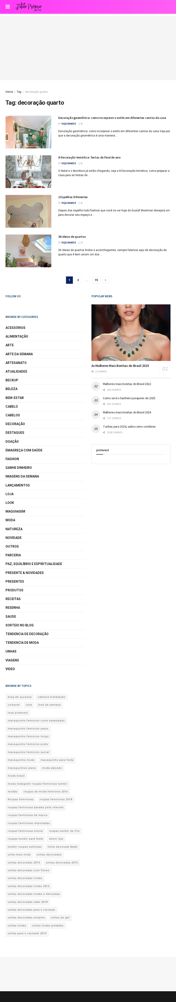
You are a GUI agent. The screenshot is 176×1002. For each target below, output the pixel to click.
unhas (11, 651)
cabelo (12, 406)
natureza (14, 529)
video (10, 669)
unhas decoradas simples (26, 917)
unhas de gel (60, 917)
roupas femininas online (25, 831)
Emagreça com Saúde (24, 450)
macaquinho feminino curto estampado (36, 720)
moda (10, 520)
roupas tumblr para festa (25, 838)
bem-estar (15, 398)
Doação (12, 441)
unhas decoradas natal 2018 (28, 902)
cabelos (13, 415)
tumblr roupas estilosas (25, 846)
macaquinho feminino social (28, 752)
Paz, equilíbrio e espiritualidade (34, 564)
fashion (12, 459)
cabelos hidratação (51, 697)
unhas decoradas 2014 (24, 862)
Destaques (15, 432)
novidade (14, 538)
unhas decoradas (49, 854)
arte (10, 345)
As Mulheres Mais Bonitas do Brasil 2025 (120, 365)
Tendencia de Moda (22, 642)
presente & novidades (25, 573)
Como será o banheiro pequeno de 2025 (129, 398)
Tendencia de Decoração (27, 634)
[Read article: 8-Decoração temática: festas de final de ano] (28, 171)
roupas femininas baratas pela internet (35, 807)
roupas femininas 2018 (56, 799)
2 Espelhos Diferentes (73, 197)
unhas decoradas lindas (25, 878)
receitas (13, 599)
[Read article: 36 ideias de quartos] (28, 251)
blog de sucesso (20, 697)
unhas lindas (17, 925)
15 (96, 280)
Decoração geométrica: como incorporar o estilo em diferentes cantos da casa (112, 118)
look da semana (49, 704)
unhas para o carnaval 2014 (27, 933)
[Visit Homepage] (28, 6)
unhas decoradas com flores (28, 870)
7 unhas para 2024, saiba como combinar (129, 426)
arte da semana (19, 354)
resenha (13, 607)
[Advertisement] (88, 48)
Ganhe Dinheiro (19, 468)
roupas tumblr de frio (64, 831)
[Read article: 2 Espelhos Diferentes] (28, 211)
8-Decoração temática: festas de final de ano (89, 157)
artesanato (16, 363)
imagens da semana (22, 476)
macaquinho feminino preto (28, 744)
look (10, 503)
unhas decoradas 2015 (62, 862)
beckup (12, 380)
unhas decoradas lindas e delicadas (34, 894)
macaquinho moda (21, 760)
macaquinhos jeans (22, 768)
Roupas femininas (21, 799)
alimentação (17, 336)
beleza (11, 389)
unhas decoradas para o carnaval (31, 909)
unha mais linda (19, 854)
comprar (14, 704)
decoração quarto (36, 91)
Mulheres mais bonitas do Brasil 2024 (127, 412)
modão (13, 791)
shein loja (56, 838)
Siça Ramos (68, 124)
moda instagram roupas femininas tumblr (37, 783)
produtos (14, 590)
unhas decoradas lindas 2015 (29, 886)
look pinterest (18, 712)
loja (10, 494)
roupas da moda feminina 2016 (46, 791)
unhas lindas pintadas (47, 925)
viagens (12, 660)
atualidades (16, 371)
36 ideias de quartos (72, 237)
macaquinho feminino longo (28, 736)
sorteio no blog (20, 625)
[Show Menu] (8, 7)
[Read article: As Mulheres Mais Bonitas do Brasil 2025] (130, 332)
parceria (13, 555)
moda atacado (52, 768)
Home (9, 91)
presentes (15, 581)
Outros (12, 546)
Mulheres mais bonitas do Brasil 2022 (127, 384)
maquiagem (15, 511)
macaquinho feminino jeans (28, 728)
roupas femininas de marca (27, 815)
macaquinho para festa (57, 760)
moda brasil (16, 775)
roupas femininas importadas (29, 823)
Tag (19, 91)
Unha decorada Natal (62, 846)
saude (11, 616)
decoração (15, 424)
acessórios (15, 328)
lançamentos (18, 485)
